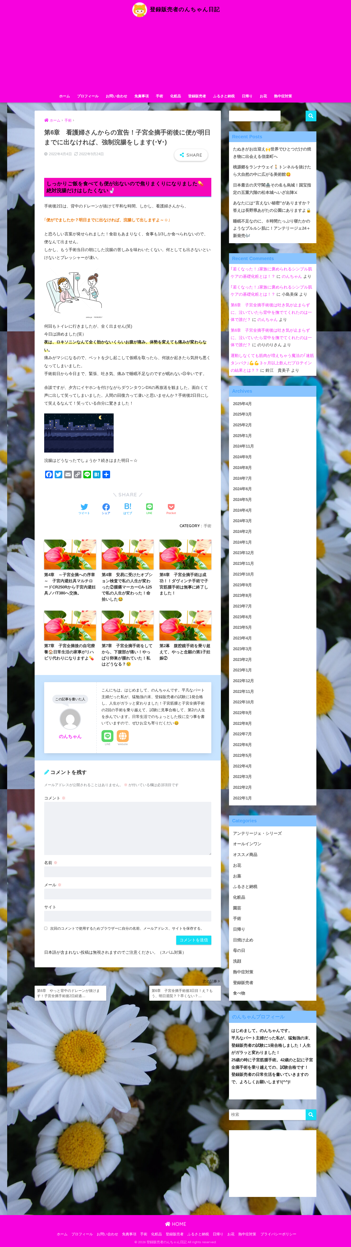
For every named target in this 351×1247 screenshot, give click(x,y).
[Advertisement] (175, 55)
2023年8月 (242, 595)
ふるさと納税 (224, 96)
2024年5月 (242, 499)
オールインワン (247, 844)
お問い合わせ (116, 96)
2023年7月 (242, 606)
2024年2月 (242, 531)
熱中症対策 (283, 96)
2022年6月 (242, 744)
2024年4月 (242, 510)
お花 (263, 96)
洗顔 (237, 961)
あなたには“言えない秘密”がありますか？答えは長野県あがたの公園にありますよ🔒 (272, 207)
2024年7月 (242, 478)
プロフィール (88, 96)
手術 (159, 96)
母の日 (239, 950)
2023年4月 (242, 638)
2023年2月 (242, 659)
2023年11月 (243, 563)
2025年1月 (242, 435)
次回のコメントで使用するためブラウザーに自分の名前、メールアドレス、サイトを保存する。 (127, 928)
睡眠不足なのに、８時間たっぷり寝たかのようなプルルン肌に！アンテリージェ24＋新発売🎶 (271, 228)
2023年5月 (242, 627)
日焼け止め (243, 940)
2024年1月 (242, 542)
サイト (50, 907)
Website (123, 744)
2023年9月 (242, 585)
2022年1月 (242, 798)
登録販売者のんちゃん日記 (184, 9)
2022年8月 (242, 723)
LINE (107, 744)
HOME (178, 1224)
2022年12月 (243, 681)
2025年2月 (242, 425)
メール (53, 885)
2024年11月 (243, 446)
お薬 (237, 876)
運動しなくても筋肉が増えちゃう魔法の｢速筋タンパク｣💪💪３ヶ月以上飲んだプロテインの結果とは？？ (272, 362)
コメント (55, 798)
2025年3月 (242, 414)
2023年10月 (243, 574)
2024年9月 (242, 457)
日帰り (247, 96)
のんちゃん (292, 276)
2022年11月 (243, 691)
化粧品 (175, 96)
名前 (51, 863)
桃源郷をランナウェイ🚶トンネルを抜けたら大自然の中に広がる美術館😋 (272, 171)
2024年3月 (242, 521)
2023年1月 (242, 670)
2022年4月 (242, 766)
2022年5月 (242, 755)
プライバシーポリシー (278, 1234)
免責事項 (141, 96)
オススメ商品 (245, 854)
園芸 (237, 908)
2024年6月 (242, 489)
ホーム (64, 96)
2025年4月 (242, 404)
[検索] (311, 1114)
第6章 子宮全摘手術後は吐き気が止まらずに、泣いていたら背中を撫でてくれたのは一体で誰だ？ (271, 312)
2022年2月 (242, 787)
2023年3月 (242, 649)
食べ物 (239, 993)
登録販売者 (197, 96)
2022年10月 (243, 702)
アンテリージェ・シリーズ (257, 833)
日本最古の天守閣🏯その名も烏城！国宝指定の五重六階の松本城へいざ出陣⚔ (272, 189)
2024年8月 (242, 467)
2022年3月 (242, 776)
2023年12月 (243, 553)
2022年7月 (242, 734)
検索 (311, 116)
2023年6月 (242, 617)
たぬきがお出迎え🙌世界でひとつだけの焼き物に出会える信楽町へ (272, 153)
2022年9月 (242, 713)
